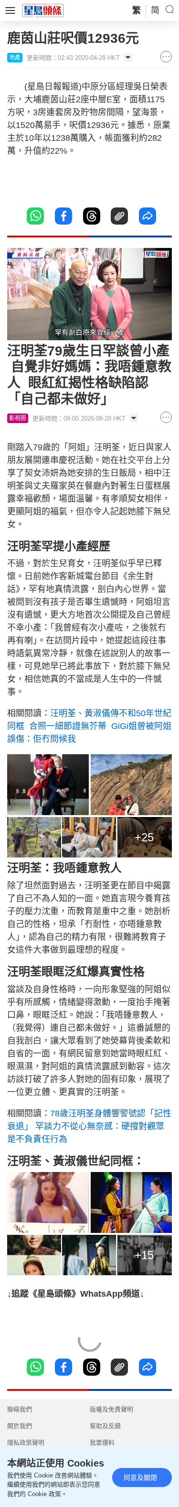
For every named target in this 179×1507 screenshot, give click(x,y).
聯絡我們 (19, 1409)
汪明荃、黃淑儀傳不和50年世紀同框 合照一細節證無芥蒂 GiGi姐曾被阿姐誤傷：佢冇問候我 (89, 726)
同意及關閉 (140, 1477)
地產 (15, 57)
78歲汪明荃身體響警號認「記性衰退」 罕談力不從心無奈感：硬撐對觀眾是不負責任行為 (89, 1126)
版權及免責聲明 (111, 1409)
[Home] (42, 10)
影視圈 (17, 418)
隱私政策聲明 (25, 1442)
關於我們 (19, 1425)
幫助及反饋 (105, 1425)
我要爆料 (102, 1442)
